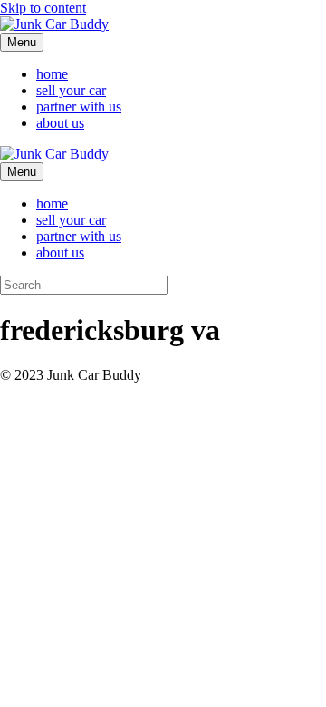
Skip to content (43, 7)
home (52, 74)
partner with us (78, 106)
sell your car (71, 90)
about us (60, 123)
